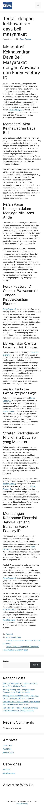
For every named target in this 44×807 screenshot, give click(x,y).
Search (6, 661)
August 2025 (8, 752)
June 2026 (7, 745)
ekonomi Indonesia (13, 637)
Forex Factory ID (15, 110)
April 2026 (7, 749)
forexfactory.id (9, 620)
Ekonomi (9, 634)
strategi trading (9, 484)
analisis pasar (8, 411)
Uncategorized (9, 773)
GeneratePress (22, 804)
